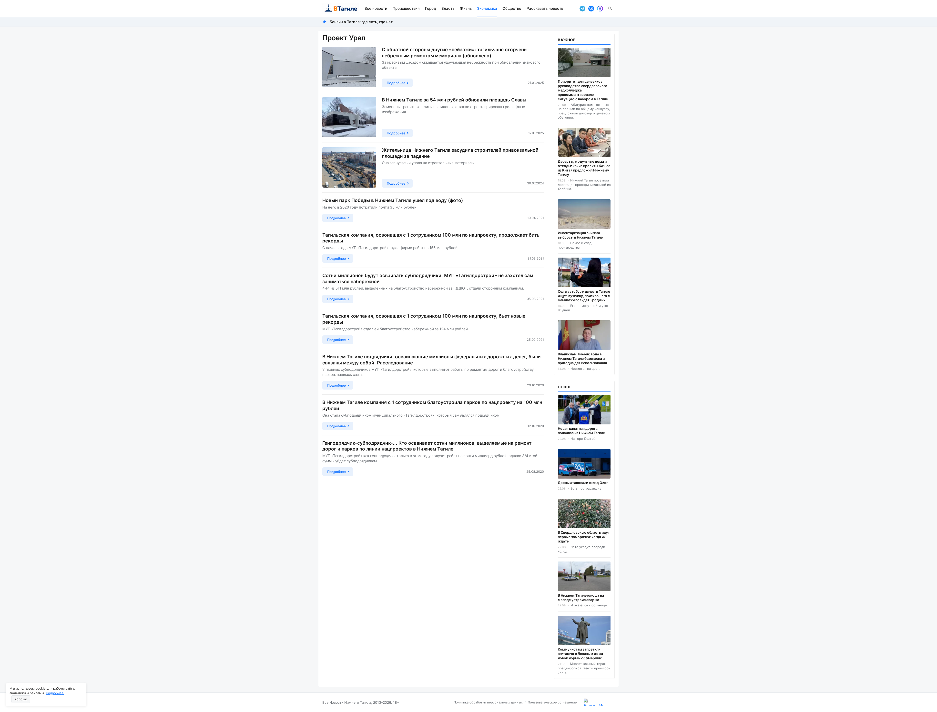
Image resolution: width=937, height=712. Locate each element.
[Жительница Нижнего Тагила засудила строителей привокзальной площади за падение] (349, 167)
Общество (511, 8)
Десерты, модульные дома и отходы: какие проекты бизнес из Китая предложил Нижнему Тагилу (584, 168)
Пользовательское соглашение (552, 702)
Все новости (376, 8)
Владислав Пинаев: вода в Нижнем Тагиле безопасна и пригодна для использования (582, 358)
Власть (447, 8)
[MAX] (600, 8)
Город (430, 8)
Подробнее (55, 693)
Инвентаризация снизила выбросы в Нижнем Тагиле (580, 235)
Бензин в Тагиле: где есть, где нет (361, 22)
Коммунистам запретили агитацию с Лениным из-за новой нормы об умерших (580, 653)
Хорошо (21, 699)
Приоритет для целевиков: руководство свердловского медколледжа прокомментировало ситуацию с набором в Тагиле (583, 90)
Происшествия (406, 8)
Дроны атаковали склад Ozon (583, 483)
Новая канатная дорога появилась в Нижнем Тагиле (581, 430)
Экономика (487, 8)
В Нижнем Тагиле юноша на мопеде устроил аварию (581, 597)
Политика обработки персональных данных (488, 702)
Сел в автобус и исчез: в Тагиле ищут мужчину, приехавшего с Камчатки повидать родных (584, 295)
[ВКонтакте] (591, 8)
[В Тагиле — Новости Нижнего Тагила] (340, 8)
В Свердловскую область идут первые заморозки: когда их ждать (584, 536)
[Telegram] (582, 8)
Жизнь (466, 8)
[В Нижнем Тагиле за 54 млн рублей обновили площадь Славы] (349, 117)
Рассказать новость (545, 8)
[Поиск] (610, 8)
